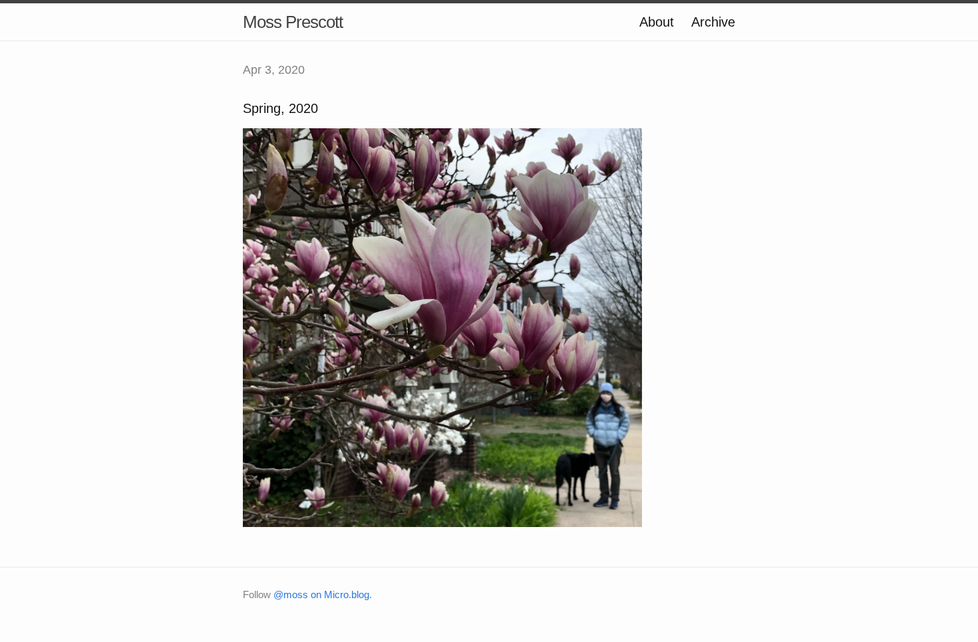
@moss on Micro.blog (321, 594)
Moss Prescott (293, 22)
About (656, 22)
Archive (713, 22)
